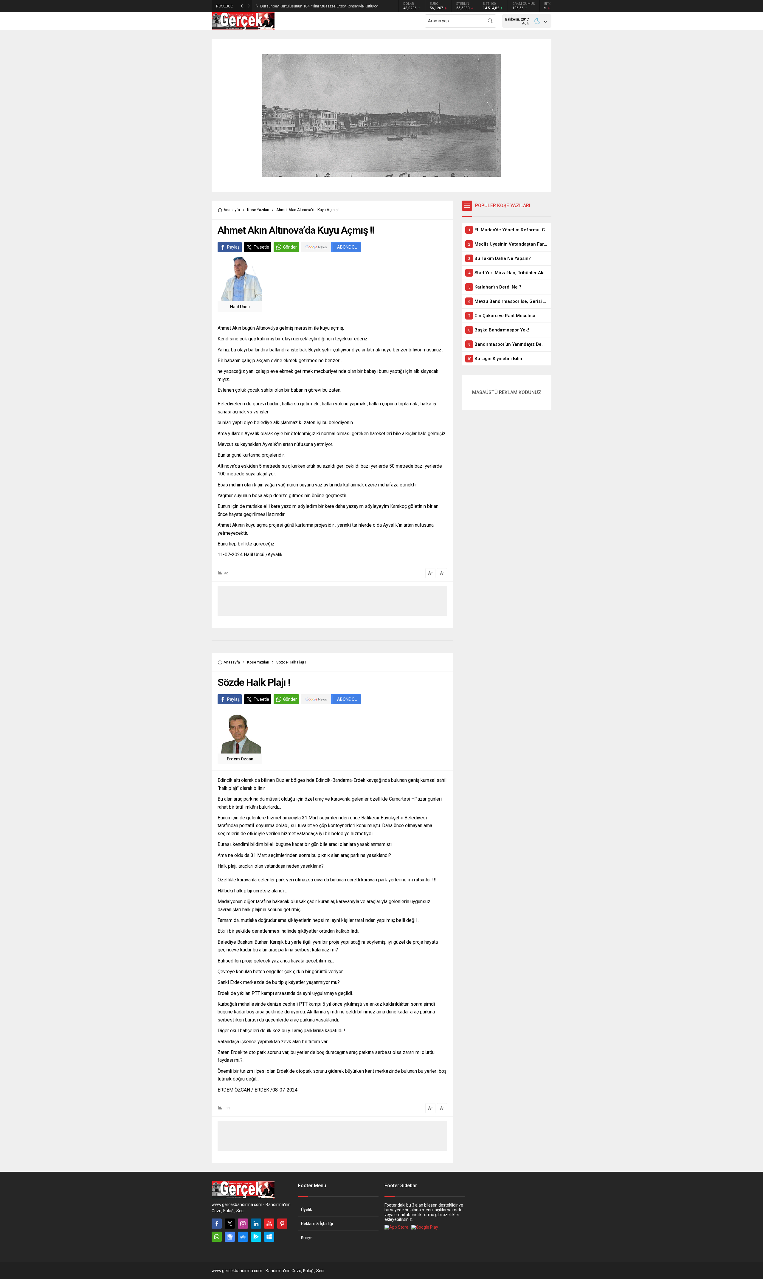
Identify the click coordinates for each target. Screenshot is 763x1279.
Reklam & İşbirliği (317, 1223)
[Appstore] (243, 1237)
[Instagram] (243, 1223)
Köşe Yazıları (258, 209)
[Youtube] (269, 1223)
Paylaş (233, 247)
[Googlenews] (230, 1237)
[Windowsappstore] (269, 1237)
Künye (307, 1237)
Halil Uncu (240, 306)
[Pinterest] (282, 1223)
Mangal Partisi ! (274, 6)
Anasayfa (232, 209)
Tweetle (261, 247)
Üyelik (306, 1209)
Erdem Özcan (240, 758)
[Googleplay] (256, 1237)
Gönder (290, 247)
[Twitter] (230, 1223)
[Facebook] (217, 1223)
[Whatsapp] (217, 1237)
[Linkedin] (256, 1223)
